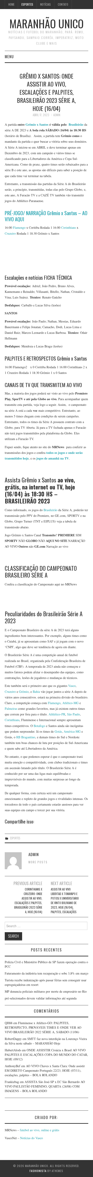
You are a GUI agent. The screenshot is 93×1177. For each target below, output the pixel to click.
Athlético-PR (57, 714)
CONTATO (63, 4)
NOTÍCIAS (45, 4)
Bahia (36, 691)
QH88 (8, 1023)
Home (11, 4)
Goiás (58, 731)
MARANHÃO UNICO (46, 23)
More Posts (38, 862)
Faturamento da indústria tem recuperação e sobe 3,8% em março (46, 973)
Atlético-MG (70, 703)
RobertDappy (13, 1039)
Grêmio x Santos (37, 124)
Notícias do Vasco (31, 1138)
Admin (56, 115)
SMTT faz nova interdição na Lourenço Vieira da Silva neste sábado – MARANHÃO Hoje (46, 1041)
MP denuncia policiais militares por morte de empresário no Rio (46, 991)
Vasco (72, 686)
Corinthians (68, 227)
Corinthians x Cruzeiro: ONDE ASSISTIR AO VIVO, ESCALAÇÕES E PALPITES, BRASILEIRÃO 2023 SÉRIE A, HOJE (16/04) (28, 900)
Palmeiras (11, 708)
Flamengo (19, 227)
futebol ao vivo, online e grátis (39, 1130)
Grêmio (24, 691)
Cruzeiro (10, 233)
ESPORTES (27, 4)
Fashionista (38, 1171)
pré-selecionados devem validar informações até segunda (41, 998)
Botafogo (39, 726)
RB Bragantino (25, 737)
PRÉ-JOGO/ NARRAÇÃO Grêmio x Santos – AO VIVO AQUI (46, 216)
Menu (9, 56)
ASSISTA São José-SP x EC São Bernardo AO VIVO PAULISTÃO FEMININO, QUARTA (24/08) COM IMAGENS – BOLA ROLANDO (45, 1086)
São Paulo (73, 714)
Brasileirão (50, 510)
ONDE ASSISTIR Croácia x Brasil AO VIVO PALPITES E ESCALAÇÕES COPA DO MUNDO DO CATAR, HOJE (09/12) (46, 1054)
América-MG (72, 731)
